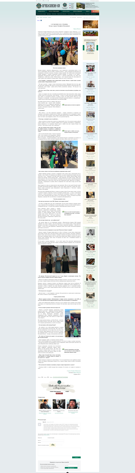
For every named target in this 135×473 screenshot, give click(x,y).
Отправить (76, 457)
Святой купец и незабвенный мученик (90, 133)
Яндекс (45, 438)
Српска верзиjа (72, 6)
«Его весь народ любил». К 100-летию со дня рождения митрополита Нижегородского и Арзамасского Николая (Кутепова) (90, 283)
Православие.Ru (46, 434)
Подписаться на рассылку (95, 0)
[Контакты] (48, 1)
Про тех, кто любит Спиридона (90, 251)
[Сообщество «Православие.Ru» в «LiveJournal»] (41, 1)
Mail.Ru (47, 438)
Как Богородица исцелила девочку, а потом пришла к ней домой (90, 266)
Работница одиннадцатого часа (90, 88)
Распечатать (80, 17)
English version (72, 8)
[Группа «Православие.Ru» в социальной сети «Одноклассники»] (38, 1)
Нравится (38, 20)
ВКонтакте (43, 438)
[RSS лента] (46, 1)
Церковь (41, 17)
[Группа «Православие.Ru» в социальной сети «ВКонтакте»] (37, 1)
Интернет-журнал (66, 11)
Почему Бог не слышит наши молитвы (90, 168)
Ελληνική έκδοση (72, 4)
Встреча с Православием (54, 11)
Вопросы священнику (77, 11)
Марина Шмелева (77, 28)
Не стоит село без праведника (90, 153)
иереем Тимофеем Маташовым (74, 370)
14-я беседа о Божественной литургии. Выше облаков (90, 184)
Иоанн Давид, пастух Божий (90, 236)
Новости (87, 11)
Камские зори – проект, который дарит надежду (90, 73)
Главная (38, 17)
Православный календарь (65, 8)
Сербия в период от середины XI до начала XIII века (90, 200)
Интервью (49, 17)
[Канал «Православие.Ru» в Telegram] (45, 1)
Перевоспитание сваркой (90, 118)
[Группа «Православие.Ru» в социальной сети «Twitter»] (40, 1)
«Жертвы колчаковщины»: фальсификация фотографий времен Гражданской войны (90, 300)
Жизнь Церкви (45, 17)
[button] (80, 8)
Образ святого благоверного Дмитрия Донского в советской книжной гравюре (90, 216)
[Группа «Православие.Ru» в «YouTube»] (43, 1)
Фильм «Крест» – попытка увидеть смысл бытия (90, 104)
